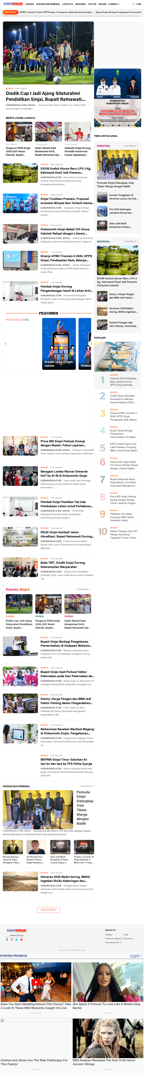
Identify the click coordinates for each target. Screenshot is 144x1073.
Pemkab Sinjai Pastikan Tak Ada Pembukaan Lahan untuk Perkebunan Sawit (67, 505)
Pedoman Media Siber (114, 939)
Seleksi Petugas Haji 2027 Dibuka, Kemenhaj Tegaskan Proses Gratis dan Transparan (122, 324)
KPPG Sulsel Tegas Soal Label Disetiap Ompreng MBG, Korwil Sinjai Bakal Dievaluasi (123, 447)
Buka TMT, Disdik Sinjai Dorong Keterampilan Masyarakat (63, 565)
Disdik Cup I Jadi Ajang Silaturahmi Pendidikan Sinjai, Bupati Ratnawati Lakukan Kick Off (44, 97)
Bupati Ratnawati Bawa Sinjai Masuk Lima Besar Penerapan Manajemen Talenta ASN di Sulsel (123, 483)
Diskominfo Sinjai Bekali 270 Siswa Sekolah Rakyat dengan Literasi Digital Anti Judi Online (65, 232)
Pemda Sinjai (13, 320)
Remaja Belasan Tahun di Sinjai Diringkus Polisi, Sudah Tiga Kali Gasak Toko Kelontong (11, 860)
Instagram (12, 944)
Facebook (7, 944)
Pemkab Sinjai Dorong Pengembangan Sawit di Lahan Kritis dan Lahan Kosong (66, 289)
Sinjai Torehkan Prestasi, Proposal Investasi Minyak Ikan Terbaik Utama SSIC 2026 (66, 201)
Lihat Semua (83, 589)
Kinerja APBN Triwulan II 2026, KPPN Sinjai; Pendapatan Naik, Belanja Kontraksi (66, 259)
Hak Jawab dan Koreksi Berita (114, 943)
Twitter (16, 944)
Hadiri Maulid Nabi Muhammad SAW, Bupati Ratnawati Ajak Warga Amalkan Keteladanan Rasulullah (48, 152)
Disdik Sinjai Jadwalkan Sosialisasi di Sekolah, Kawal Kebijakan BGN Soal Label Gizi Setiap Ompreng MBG (122, 399)
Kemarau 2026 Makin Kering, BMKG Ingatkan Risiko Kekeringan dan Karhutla (65, 879)
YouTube (21, 944)
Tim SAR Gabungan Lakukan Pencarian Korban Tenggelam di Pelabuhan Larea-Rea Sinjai (121, 211)
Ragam (102, 4)
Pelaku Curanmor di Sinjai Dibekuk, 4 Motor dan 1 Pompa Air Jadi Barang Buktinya (84, 860)
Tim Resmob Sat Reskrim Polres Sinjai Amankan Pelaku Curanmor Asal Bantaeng (35, 860)
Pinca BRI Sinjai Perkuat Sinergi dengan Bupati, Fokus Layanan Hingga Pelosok (63, 444)
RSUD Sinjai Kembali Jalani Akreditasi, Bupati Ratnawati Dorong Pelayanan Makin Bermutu (66, 535)
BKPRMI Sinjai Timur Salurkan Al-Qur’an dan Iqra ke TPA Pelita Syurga (66, 762)
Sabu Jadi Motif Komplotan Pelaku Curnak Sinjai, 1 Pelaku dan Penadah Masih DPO (59, 860)
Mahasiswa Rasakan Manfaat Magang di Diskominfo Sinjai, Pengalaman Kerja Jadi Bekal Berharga (67, 732)
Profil (125, 935)
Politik (92, 4)
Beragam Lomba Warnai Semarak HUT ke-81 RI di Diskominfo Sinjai (64, 473)
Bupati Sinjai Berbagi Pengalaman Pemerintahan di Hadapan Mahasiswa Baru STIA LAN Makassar (67, 644)
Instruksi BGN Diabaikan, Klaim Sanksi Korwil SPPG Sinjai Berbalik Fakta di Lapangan (123, 382)
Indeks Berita (48, 910)
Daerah (29, 4)
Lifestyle (67, 4)
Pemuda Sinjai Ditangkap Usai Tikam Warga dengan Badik (115, 185)
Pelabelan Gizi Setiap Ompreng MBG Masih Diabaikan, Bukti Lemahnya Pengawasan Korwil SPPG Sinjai (123, 517)
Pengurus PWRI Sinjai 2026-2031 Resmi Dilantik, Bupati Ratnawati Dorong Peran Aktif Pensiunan (18, 152)
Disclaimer (128, 939)
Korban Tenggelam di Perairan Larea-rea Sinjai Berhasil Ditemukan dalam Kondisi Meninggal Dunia (123, 197)
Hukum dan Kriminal (48, 4)
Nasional (80, 4)
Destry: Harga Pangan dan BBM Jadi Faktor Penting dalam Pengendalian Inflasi (66, 701)
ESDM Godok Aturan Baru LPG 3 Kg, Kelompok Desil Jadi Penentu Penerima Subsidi (66, 171)
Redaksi (109, 935)
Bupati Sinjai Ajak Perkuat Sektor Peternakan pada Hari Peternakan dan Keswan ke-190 (67, 675)
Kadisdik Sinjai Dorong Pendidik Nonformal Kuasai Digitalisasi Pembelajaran (77, 152)
